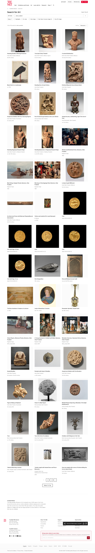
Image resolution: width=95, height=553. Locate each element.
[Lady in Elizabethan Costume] (47, 295)
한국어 (59, 546)
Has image (33, 19)
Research (44, 5)
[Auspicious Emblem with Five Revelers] (75, 358)
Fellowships (77, 525)
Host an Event (61, 523)
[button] (51, 19)
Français (41, 546)
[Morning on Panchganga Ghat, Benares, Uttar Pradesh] (47, 170)
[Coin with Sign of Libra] (20, 236)
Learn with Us (37, 5)
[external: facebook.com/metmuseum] (9, 535)
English (24, 546)
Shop (49, 5)
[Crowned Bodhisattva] (75, 40)
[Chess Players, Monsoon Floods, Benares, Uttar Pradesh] (20, 325)
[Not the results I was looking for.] (86, 524)
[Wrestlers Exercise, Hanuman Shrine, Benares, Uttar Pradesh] (75, 325)
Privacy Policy (20, 550)
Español (29, 546)
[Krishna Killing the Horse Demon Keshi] (75, 72)
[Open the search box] (53, 5)
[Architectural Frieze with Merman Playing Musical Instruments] (20, 203)
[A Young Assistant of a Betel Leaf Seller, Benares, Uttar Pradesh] (47, 325)
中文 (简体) (64, 546)
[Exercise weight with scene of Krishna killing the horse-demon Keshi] (75, 454)
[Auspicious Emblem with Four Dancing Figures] (20, 103)
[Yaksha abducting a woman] (20, 454)
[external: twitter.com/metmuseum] (11, 535)
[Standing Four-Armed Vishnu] (47, 72)
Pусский (70, 546)
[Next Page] (55, 480)
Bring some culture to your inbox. (50, 533)
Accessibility (43, 523)
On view (25, 19)
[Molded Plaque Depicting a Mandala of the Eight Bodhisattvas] (75, 389)
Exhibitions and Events (23, 5)
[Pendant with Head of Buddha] (47, 358)
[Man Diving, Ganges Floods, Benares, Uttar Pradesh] (20, 170)
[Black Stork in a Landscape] (20, 72)
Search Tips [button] (84, 12)
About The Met (44, 519)
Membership (77, 1)
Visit (15, 5)
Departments (43, 521)
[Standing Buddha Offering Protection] (20, 40)
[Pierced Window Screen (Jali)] (75, 266)
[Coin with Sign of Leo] (20, 266)
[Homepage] (9, 3)
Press (42, 527)
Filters (9, 19)
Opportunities (78, 519)
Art (31, 5)
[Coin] (75, 203)
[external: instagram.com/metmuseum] (15, 535)
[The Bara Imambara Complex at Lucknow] (20, 295)
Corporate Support (62, 525)
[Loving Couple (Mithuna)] (75, 170)
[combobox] (49, 15)
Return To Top (47, 485)
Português (35, 546)
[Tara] (20, 423)
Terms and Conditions (12, 550)
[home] (7, 8)
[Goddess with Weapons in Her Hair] (75, 423)
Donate (69, 1)
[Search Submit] (85, 15)
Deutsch (50, 546)
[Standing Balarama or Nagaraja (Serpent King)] (47, 136)
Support (60, 519)
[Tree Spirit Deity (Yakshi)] (47, 40)
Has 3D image (58, 19)
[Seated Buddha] (20, 358)
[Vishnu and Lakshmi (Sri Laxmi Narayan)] (47, 203)
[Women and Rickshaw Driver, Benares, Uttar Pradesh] (75, 136)
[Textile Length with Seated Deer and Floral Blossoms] (47, 454)
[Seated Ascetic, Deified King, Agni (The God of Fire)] (75, 103)
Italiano (45, 546)
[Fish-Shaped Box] (47, 266)
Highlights (17, 19)
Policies (42, 525)
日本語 (55, 546)
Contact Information (28, 550)
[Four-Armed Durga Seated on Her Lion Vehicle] (47, 103)
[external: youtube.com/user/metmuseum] (19, 535)
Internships (77, 527)
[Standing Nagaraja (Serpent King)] (20, 136)
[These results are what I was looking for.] (84, 524)
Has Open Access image (44, 19)
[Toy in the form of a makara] (47, 423)
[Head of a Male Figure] (47, 389)
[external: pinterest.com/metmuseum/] (13, 535)
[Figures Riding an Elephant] (20, 389)
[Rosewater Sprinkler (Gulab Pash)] (75, 295)
